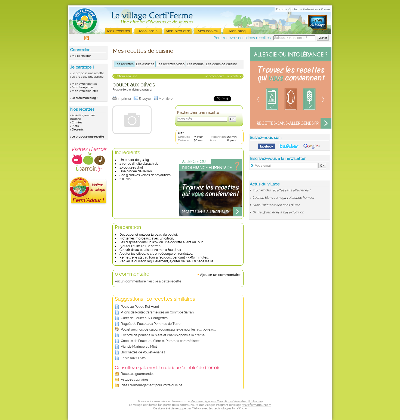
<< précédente (214, 76)
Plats (75, 126)
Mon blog (237, 31)
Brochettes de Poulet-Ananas (143, 352)
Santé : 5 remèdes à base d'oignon (278, 212)
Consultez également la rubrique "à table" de (167, 367)
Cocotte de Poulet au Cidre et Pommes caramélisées (160, 341)
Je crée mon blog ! (85, 98)
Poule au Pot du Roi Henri (140, 307)
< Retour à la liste (125, 76)
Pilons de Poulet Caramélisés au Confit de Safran (157, 312)
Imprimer (125, 99)
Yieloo (196, 408)
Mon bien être (178, 31)
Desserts (78, 129)
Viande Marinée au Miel (139, 347)
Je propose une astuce (87, 77)
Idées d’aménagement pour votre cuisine (151, 385)
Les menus (195, 64)
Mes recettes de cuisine (143, 51)
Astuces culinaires (135, 379)
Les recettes (124, 64)
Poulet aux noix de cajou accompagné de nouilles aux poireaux (168, 329)
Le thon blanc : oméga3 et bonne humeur (283, 198)
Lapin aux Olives (133, 358)
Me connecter (81, 56)
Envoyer (145, 99)
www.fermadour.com (256, 405)
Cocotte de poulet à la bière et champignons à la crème (163, 335)
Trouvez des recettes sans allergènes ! (281, 190)
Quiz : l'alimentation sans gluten (276, 205)
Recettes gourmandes (137, 374)
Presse (325, 9)
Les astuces (145, 64)
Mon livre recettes (84, 84)
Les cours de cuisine (221, 64)
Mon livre (166, 99)
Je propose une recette (88, 73)
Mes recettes (118, 31)
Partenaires (310, 9)
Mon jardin (148, 31)
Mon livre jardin (82, 87)
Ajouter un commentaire (219, 274)
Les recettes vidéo (170, 64)
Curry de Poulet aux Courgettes (144, 318)
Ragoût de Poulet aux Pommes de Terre (150, 324)
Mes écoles (208, 31)
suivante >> (235, 76)
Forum (280, 9)
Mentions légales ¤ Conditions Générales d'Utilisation (226, 401)
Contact (294, 9)
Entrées (77, 122)
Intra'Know (239, 408)
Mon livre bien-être (85, 91)
